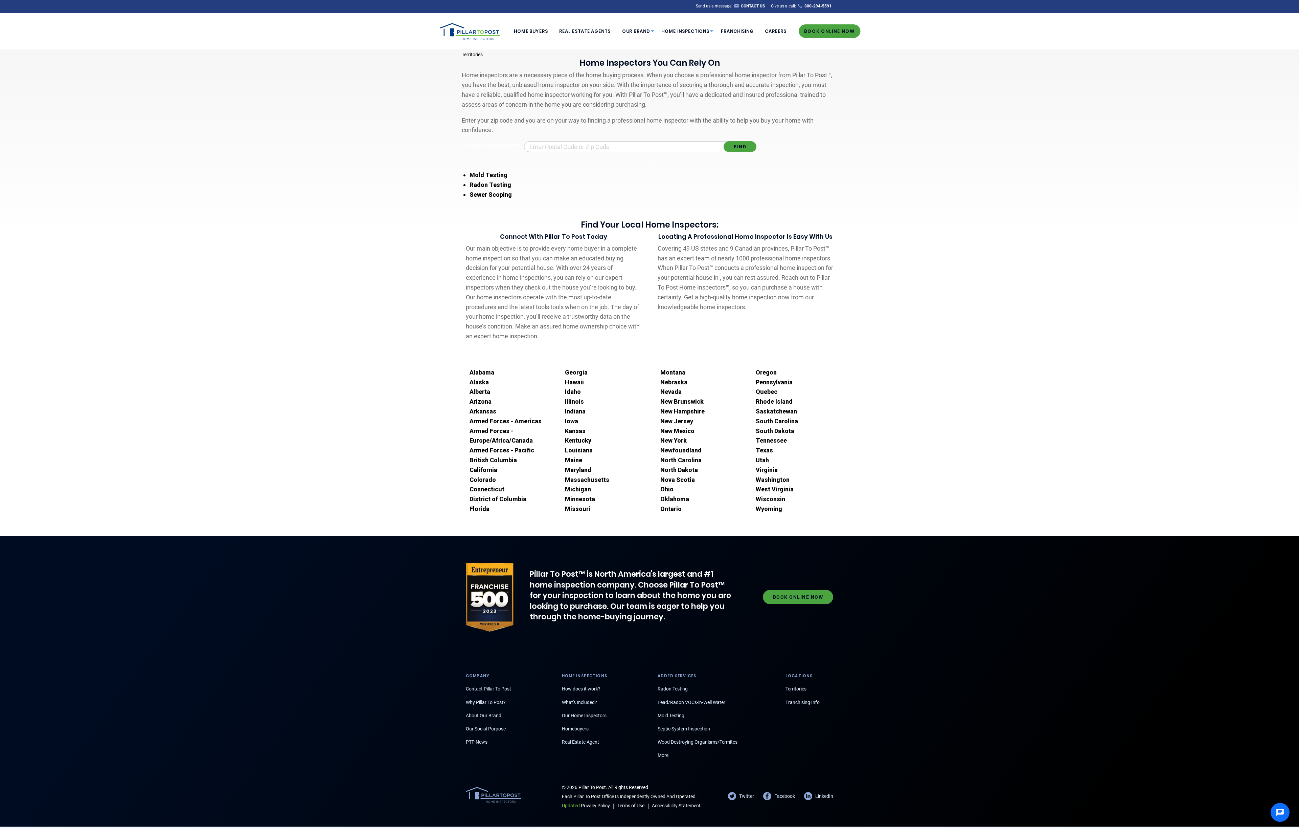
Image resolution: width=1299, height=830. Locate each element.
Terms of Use (630, 805)
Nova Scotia (677, 479)
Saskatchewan (776, 411)
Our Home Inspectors (584, 715)
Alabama (482, 372)
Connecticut (487, 489)
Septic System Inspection (684, 728)
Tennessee (771, 440)
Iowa (571, 421)
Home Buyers (531, 31)
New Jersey (676, 421)
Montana (672, 372)
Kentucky (578, 440)
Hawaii (574, 382)
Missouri (577, 508)
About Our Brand (483, 715)
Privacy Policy (586, 805)
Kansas (575, 430)
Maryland (578, 469)
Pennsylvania (774, 382)
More (663, 755)
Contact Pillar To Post (488, 688)
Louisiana (579, 450)
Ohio (667, 489)
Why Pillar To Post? (486, 702)
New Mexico (677, 430)
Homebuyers (575, 728)
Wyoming (769, 508)
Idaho (573, 391)
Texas (764, 450)
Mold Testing (488, 174)
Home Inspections (685, 31)
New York (673, 440)
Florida (479, 508)
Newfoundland (681, 450)
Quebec (766, 391)
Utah (762, 460)
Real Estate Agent (580, 742)
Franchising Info (802, 702)
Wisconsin (770, 499)
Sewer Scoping (491, 194)
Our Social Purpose (486, 728)
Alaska (479, 382)
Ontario (671, 508)
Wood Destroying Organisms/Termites (697, 742)
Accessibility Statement (676, 805)
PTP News (476, 742)
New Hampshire (682, 411)
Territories (472, 54)
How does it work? (581, 688)
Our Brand (636, 31)
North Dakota (679, 469)
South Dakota (775, 430)
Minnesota (580, 499)
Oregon (766, 372)
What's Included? (579, 702)
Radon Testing (490, 184)
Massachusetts (587, 479)
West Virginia (775, 489)
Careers (776, 31)
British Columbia (493, 460)
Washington (773, 479)
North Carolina (681, 460)
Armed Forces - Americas (506, 421)
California (483, 469)
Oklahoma (674, 499)
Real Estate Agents (585, 31)
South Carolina (777, 421)
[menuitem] (530, 31)
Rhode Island (774, 401)
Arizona (481, 401)
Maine (573, 460)
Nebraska (673, 382)
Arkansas (483, 411)
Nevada (671, 391)
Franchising (737, 31)
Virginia (767, 469)
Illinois (574, 401)
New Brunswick (682, 401)
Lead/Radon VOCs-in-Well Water (691, 702)
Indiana (575, 411)
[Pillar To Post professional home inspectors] (470, 30)
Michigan (578, 489)
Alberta (480, 391)
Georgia (576, 372)
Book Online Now (829, 31)
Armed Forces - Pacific (502, 450)
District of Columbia (498, 499)
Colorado (483, 479)
